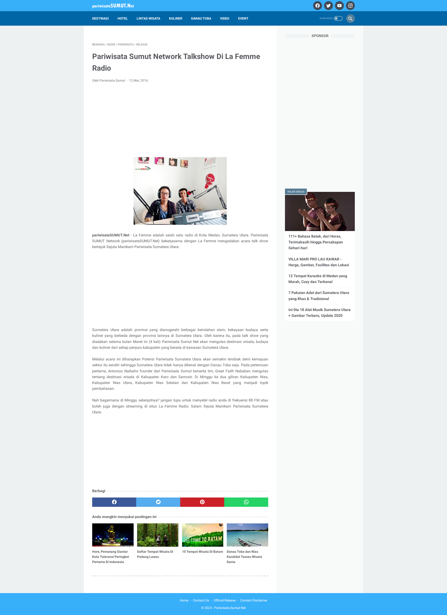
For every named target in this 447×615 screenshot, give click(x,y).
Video (224, 18)
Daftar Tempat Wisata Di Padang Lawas (155, 554)
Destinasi (100, 18)
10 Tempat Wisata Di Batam (202, 551)
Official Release (225, 600)
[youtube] (339, 5)
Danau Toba (201, 18)
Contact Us (201, 600)
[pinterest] (202, 502)
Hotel (123, 18)
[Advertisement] (180, 121)
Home (184, 600)
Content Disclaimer (254, 600)
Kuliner (175, 18)
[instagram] (350, 5)
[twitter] (328, 5)
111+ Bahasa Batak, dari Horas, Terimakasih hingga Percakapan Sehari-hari (315, 242)
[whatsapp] (246, 502)
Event (243, 18)
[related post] (113, 535)
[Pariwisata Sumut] (116, 5)
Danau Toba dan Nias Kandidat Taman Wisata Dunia (244, 557)
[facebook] (317, 5)
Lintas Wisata (148, 18)
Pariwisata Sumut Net (230, 608)
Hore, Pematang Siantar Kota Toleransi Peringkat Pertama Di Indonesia (110, 557)
